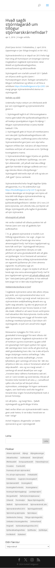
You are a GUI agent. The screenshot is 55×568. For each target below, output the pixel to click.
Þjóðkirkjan (43, 530)
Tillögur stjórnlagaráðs (33, 517)
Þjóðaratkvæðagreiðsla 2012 (27, 526)
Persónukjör (20, 500)
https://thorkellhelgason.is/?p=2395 (30, 86)
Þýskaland (21, 534)
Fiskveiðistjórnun (42, 462)
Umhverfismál (35, 521)
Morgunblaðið (12, 496)
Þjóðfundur (32, 530)
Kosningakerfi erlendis (15, 487)
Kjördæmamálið (13, 483)
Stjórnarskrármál (21, 504)
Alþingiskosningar (37, 453)
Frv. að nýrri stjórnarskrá (16, 475)
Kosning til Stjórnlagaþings (16, 492)
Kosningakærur (32, 487)
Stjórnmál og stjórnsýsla (16, 513)
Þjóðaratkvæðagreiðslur (16, 530)
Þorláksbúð (11, 534)
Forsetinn (10, 466)
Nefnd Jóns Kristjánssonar (30, 496)
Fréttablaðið (32, 475)
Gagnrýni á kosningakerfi (27, 479)
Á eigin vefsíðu (23, 37)
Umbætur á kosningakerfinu (17, 521)
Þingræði (10, 526)
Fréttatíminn (11, 479)
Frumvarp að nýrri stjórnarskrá (18, 470)
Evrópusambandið (26, 462)
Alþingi (25, 453)
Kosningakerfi (26, 483)
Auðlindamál (25, 457)
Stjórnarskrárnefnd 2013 (16, 509)
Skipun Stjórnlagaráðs (36, 500)
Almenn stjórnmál (13, 453)
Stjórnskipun (32, 513)
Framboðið (20, 466)
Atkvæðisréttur (12, 457)
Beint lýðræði (38, 457)
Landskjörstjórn (35, 492)
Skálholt (9, 504)
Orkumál (10, 500)
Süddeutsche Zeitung (14, 517)
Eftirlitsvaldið (11, 462)
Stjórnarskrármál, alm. (38, 504)
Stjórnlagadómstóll (35, 509)
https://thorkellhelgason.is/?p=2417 (20, 190)
